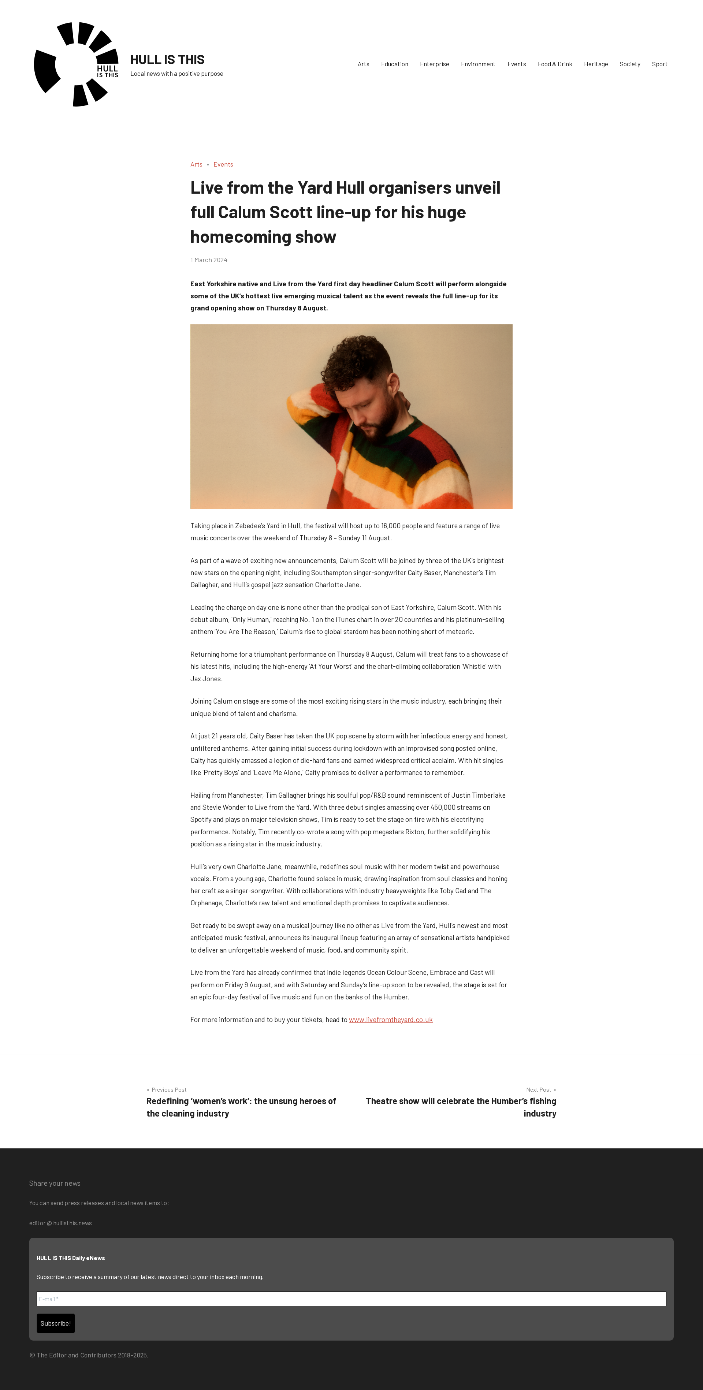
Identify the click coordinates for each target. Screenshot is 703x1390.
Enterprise (434, 63)
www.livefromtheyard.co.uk (391, 1019)
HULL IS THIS (167, 59)
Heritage (596, 63)
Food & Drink (555, 63)
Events (516, 63)
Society (630, 63)
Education (394, 63)
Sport (660, 63)
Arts (363, 63)
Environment (478, 63)
